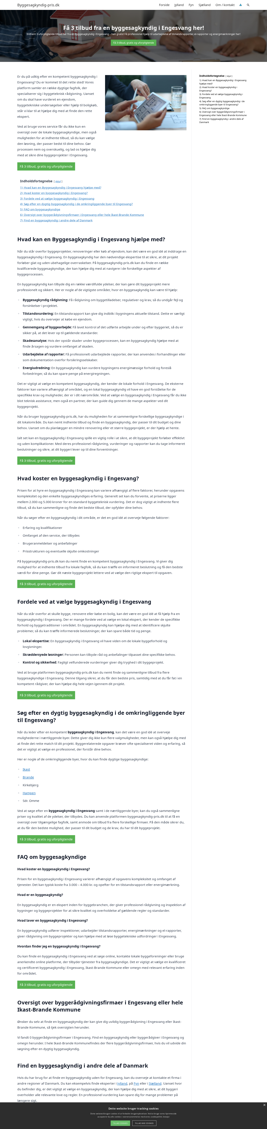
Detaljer (166, 1117)
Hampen (29, 793)
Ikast (26, 769)
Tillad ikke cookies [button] (144, 1123)
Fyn (191, 5)
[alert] (133, 1115)
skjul (58, 181)
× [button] (264, 1105)
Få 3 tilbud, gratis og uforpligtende (133, 42)
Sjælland (205, 5)
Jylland (179, 5)
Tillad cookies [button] (120, 1123)
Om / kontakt (225, 5)
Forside (164, 5)
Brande (28, 777)
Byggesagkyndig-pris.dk (38, 4)
